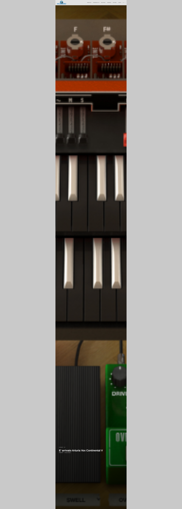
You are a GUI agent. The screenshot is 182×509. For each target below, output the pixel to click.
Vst (64, 447)
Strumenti (61, 447)
